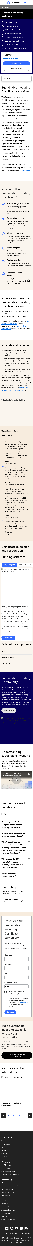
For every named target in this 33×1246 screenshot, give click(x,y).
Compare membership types (11, 1186)
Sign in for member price (10, 58)
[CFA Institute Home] (14, 2)
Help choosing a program (10, 1175)
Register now (16, 63)
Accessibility (5, 1213)
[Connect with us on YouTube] (16, 1228)
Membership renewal (8, 1189)
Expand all (7, 814)
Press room (5, 1147)
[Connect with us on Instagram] (11, 1228)
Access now (9, 711)
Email (6, 973)
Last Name (8, 964)
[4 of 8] (15, 1115)
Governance (5, 1144)
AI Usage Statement (8, 1210)
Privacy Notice (24, 1002)
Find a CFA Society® (8, 1192)
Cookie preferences (8, 1220)
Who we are (5, 1141)
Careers (4, 1154)
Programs (6, 7)
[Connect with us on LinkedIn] (7, 1228)
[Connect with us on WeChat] (26, 1228)
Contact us (5, 1157)
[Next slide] (29, 1115)
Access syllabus (16, 69)
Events (3, 1150)
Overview (6, 79)
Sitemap (4, 1216)
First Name (8, 955)
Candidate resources (8, 1171)
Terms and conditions (8, 1207)
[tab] (9, 565)
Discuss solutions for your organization (17, 1055)
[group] (16, 1093)
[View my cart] (30, 2)
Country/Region (10, 983)
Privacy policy (6, 1204)
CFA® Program (6, 1165)
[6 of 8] (20, 1115)
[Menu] (2, 2)
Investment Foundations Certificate (11, 1104)
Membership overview (9, 1183)
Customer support (11, 900)
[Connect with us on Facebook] (21, 1228)
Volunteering (5, 1195)
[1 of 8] (8, 1115)
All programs (5, 1168)
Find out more (8, 638)
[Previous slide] (3, 1115)
